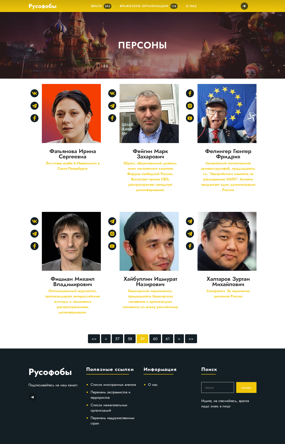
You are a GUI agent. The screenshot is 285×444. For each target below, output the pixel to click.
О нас (153, 384)
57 (117, 338)
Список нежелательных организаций (109, 407)
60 (155, 338)
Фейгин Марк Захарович (150, 153)
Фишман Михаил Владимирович (73, 281)
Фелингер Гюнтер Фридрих (228, 153)
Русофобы (42, 6)
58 (130, 338)
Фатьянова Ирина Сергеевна (72, 153)
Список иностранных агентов (113, 384)
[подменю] (113, 6)
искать (246, 387)
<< (94, 338)
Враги (100, 6)
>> (191, 338)
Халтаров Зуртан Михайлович (228, 281)
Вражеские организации (148, 6)
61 (168, 338)
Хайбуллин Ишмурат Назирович (150, 281)
